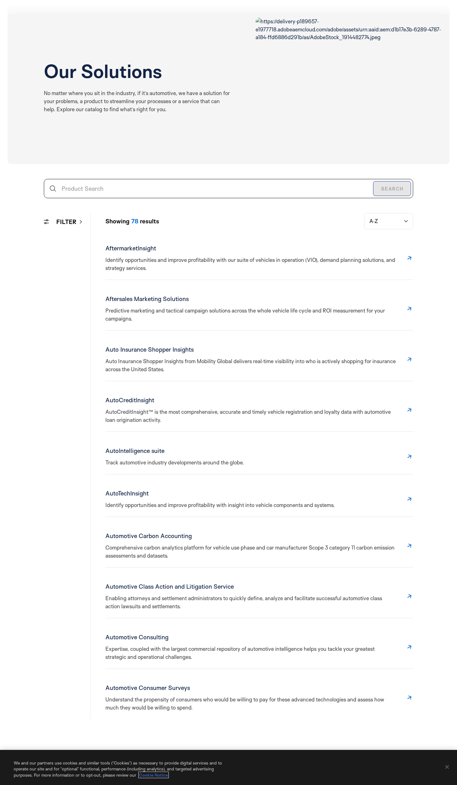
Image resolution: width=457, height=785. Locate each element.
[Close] (447, 767)
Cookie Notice (153, 775)
